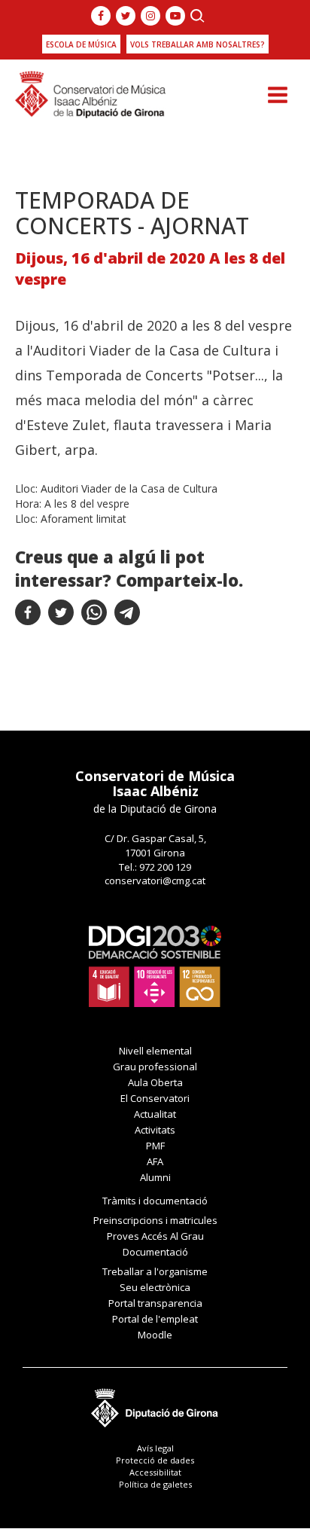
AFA (155, 1161)
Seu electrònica (155, 1287)
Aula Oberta (155, 1082)
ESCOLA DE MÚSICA (81, 44)
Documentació (155, 1252)
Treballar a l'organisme (155, 1271)
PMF (155, 1145)
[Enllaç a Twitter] (125, 16)
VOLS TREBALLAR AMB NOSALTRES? (197, 44)
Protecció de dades (155, 1460)
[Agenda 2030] (155, 965)
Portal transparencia (155, 1303)
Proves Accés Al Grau (155, 1236)
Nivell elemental (155, 1050)
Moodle (155, 1334)
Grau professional (155, 1066)
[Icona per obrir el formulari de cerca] (197, 16)
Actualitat (155, 1114)
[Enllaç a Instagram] (150, 16)
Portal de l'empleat (155, 1319)
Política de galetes (155, 1484)
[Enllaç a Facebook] (101, 16)
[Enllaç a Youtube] (175, 16)
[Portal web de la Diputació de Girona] (155, 1403)
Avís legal (155, 1448)
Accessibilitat (155, 1472)
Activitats (155, 1130)
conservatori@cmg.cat (155, 880)
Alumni (155, 1177)
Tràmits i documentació (155, 1200)
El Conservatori (155, 1098)
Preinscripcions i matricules (155, 1220)
